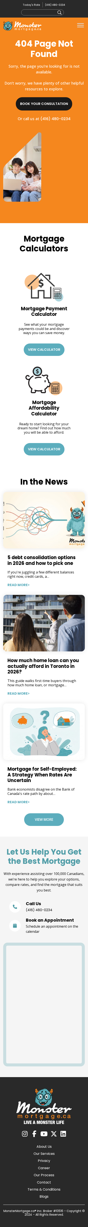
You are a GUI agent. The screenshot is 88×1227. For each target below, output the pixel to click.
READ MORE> (18, 584)
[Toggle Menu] (80, 25)
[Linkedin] (63, 1134)
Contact (44, 1182)
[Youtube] (44, 1134)
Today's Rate (31, 5)
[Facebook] (34, 1134)
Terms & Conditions (44, 1189)
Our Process (44, 1175)
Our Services (44, 1153)
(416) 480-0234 (55, 5)
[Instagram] (25, 1134)
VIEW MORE (44, 819)
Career (44, 1168)
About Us (44, 1146)
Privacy (44, 1160)
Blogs (44, 1196)
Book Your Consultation (44, 103)
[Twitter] (54, 1134)
